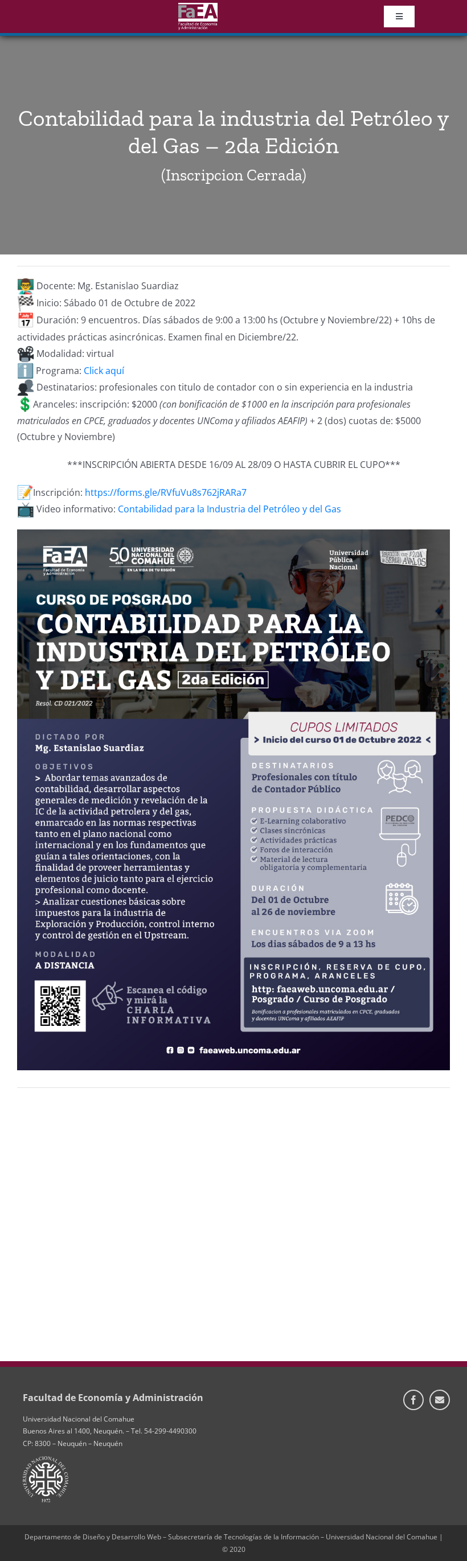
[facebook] (413, 1400)
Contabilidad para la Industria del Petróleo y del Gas (229, 509)
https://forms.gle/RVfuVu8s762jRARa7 (166, 492)
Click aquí (104, 370)
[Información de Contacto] (439, 1400)
